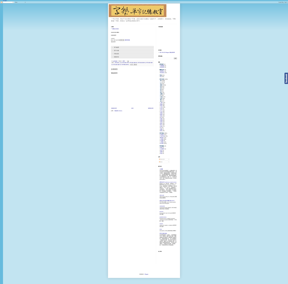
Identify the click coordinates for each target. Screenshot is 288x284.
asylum (161, 223)
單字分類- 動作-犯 (142, 62)
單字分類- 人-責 (118, 62)
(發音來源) (127, 40)
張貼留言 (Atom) (118, 110)
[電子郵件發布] (128, 61)
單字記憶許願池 (163, 233)
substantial (162, 206)
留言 (161, 162)
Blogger (146, 274)
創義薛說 (116, 57)
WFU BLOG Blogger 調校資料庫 (167, 52)
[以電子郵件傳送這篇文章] (130, 64)
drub (161, 229)
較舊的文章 (150, 108)
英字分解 (116, 50)
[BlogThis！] (132, 64)
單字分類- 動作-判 (117, 64)
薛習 (124, 61)
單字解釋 (116, 47)
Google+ (5, 0)
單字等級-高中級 (125, 64)
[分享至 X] (133, 64)
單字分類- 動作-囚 (133, 62)
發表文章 (162, 159)
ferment (161, 211)
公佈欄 (161, 169)
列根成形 (116, 53)
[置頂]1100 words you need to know (168, 182)
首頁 (132, 108)
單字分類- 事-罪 (125, 62)
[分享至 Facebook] (135, 64)
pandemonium (163, 217)
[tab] (132, 47)
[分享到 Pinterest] (136, 64)
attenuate (162, 195)
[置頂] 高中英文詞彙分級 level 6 (167, 200)
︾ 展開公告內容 (115, 28)
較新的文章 (114, 108)
